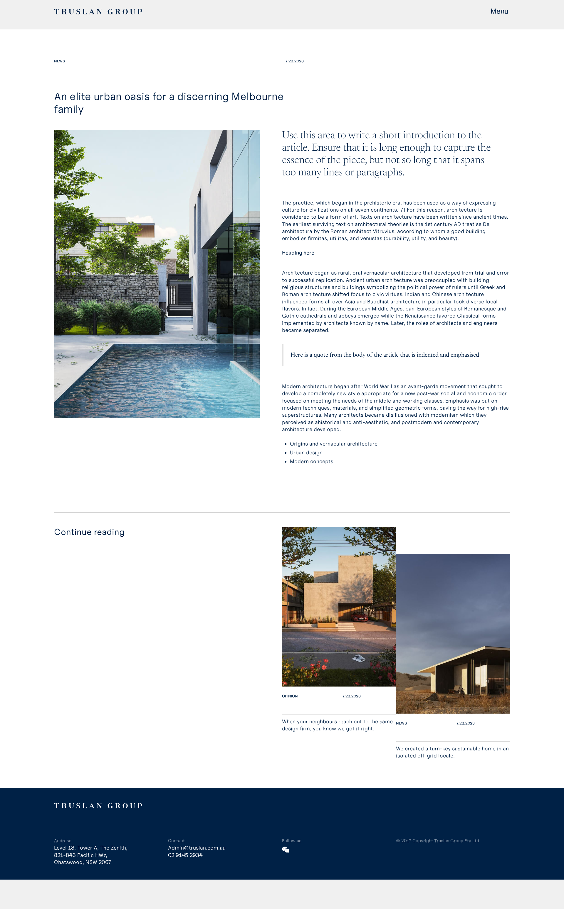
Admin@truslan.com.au (197, 848)
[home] (98, 11)
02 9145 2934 (185, 855)
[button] (500, 11)
